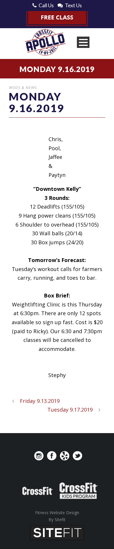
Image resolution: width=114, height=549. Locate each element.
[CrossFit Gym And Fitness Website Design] (57, 531)
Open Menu (83, 42)
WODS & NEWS (23, 87)
